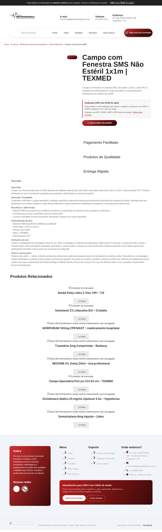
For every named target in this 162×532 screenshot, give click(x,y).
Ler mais (81, 301)
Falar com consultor (74, 498)
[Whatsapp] (25, 489)
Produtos (79, 33)
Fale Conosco (109, 33)
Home (54, 33)
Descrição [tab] (16, 181)
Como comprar (96, 498)
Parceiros (93, 33)
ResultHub (147, 525)
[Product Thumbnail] (72, 57)
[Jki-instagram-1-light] (16, 489)
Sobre (66, 33)
